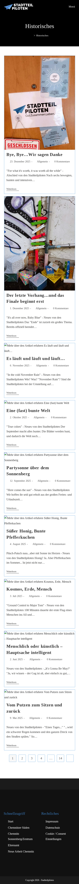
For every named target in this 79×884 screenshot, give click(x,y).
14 (60, 758)
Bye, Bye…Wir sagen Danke (34, 154)
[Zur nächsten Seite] (70, 758)
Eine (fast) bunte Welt (28, 410)
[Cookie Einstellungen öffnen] (7, 879)
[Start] (32, 35)
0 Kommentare (62, 161)
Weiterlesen (12, 189)
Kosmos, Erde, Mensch (29, 589)
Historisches (42, 35)
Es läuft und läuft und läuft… (35, 358)
